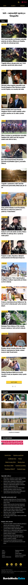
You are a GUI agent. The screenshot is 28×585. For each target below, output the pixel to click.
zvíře (18, 443)
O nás (3, 550)
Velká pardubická (7, 443)
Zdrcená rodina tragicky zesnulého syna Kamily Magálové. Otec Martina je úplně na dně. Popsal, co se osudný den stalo (13, 87)
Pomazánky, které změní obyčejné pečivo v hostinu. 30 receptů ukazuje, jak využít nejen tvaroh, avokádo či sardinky (14, 536)
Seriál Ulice (8, 455)
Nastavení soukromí (19, 556)
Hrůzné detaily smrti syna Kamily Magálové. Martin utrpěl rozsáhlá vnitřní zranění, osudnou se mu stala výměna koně (13, 112)
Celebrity (13, 5)
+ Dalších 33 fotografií (13, 432)
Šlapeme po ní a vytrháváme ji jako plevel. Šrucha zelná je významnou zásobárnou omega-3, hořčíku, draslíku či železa (15, 532)
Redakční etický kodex (6, 557)
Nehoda (16, 441)
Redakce (3, 552)
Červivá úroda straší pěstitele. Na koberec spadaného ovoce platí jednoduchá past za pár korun (14, 541)
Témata (25, 2)
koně (21, 443)
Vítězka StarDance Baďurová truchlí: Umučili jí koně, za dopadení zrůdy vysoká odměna (13, 374)
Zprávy (4, 5)
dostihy (13, 443)
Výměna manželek (18, 455)
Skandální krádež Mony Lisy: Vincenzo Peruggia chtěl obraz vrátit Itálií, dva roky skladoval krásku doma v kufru (15, 501)
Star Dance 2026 (8, 465)
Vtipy (7, 441)
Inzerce (3, 555)
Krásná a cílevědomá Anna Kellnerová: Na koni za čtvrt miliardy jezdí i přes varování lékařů (13, 304)
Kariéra (3, 553)
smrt (3, 441)
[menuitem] (4, 5)
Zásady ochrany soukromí (20, 555)
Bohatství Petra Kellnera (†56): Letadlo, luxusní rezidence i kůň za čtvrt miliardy (13, 327)
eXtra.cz (22, 571)
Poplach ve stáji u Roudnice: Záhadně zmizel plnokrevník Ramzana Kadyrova (13, 257)
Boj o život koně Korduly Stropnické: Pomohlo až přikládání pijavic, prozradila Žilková (13, 161)
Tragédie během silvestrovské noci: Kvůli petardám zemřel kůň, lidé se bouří (13, 64)
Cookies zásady (18, 553)
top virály (11, 441)
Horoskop (22, 5)
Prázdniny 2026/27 (10, 469)
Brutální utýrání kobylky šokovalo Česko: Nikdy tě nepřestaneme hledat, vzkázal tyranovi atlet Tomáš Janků (13, 350)
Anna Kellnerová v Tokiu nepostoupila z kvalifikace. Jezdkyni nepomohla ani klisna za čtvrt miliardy (13, 280)
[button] (19, 2)
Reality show (21, 462)
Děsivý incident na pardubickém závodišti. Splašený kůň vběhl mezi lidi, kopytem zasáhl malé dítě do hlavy (13, 137)
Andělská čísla (12, 459)
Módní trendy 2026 (10, 462)
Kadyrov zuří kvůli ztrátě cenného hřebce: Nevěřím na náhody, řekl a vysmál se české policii (13, 233)
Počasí (20, 459)
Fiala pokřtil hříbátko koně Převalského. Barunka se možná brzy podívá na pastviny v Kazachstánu (13, 209)
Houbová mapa (21, 469)
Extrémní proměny (21, 465)
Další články (14, 382)
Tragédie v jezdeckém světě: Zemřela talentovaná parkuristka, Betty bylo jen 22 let (13, 185)
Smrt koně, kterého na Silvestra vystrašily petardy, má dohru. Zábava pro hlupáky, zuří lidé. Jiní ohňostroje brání (13, 41)
